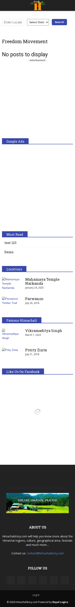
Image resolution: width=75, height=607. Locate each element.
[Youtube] (65, 580)
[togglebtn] (5, 5)
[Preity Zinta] (12, 355)
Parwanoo (34, 298)
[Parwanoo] (12, 304)
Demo (8, 252)
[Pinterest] (43, 580)
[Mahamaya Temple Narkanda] (12, 284)
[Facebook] (11, 580)
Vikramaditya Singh (43, 330)
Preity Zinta (36, 349)
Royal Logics (60, 602)
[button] (69, 5)
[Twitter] (54, 580)
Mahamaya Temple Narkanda (42, 281)
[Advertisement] (37, 100)
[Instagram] (21, 580)
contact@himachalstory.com (45, 553)
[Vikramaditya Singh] (12, 336)
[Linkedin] (32, 580)
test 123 (10, 243)
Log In (36, 595)
